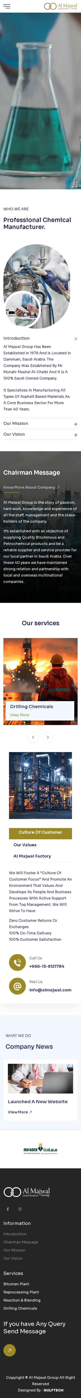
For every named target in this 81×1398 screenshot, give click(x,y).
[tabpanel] (40, 906)
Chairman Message (20, 1242)
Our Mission (15, 423)
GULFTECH (53, 1390)
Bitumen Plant (16, 1284)
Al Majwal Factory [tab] (32, 856)
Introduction (15, 1234)
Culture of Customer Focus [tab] (40, 834)
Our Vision (14, 434)
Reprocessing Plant (21, 1292)
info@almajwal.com (50, 990)
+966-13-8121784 (46, 966)
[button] (33, 737)
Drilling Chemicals (31, 706)
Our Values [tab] (25, 844)
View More (18, 1112)
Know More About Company (29, 487)
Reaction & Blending (21, 1300)
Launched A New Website (38, 1102)
